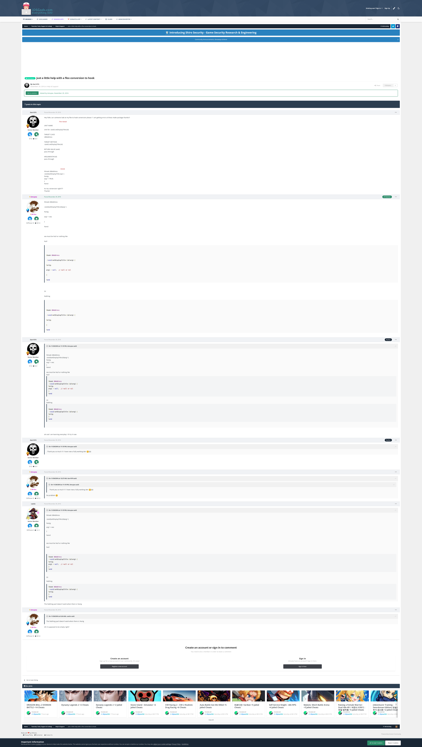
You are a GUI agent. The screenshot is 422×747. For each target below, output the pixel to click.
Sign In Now (302, 666)
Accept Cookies (377, 743)
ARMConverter (124, 19)
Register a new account (119, 666)
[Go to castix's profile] (33, 513)
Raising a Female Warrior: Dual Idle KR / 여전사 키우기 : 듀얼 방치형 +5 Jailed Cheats (351, 707)
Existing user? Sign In (373, 8)
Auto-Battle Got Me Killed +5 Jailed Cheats (213, 706)
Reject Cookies (392, 743)
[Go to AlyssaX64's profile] (28, 713)
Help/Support (30, 78)
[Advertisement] (211, 58)
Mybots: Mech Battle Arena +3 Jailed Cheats (316, 706)
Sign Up (387, 8)
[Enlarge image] (88, 451)
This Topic (389, 19)
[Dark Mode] (398, 8)
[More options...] (396, 112)
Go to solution (32, 93)
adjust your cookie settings (162, 744)
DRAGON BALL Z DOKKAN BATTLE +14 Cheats (39, 706)
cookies (38, 744)
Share (378, 85)
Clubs (109, 19)
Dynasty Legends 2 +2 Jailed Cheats (109, 706)
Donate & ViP (75, 19)
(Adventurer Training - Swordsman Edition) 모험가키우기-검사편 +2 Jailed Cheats (386, 707)
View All (211, 720)
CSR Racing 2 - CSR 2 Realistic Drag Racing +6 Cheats (179, 706)
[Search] (398, 19)
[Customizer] (394, 8)
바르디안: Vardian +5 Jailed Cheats (246, 706)
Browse (28, 19)
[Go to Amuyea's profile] (33, 206)
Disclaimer (43, 19)
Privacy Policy (28, 735)
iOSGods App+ (58, 19)
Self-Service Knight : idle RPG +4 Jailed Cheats (282, 706)
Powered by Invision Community (391, 734)
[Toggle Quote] (47, 346)
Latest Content (93, 19)
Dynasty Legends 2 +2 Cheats (75, 705)
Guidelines (185, 744)
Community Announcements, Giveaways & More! (211, 39)
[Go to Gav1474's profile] (26, 85)
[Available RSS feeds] (396, 726)
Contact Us (49, 735)
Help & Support (52, 86)
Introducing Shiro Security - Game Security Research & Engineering (211, 32)
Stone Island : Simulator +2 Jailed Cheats (143, 706)
